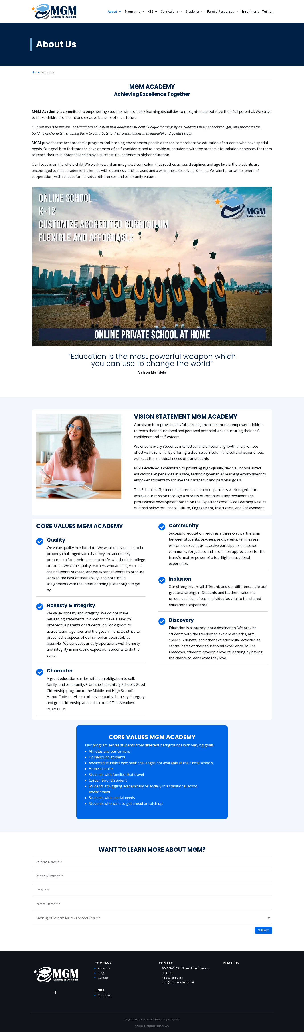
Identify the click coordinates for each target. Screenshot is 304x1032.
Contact (103, 978)
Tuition (268, 12)
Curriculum (169, 12)
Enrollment (250, 12)
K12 (150, 12)
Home (36, 72)
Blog (101, 973)
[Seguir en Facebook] (56, 992)
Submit (263, 930)
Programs (132, 12)
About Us (104, 968)
